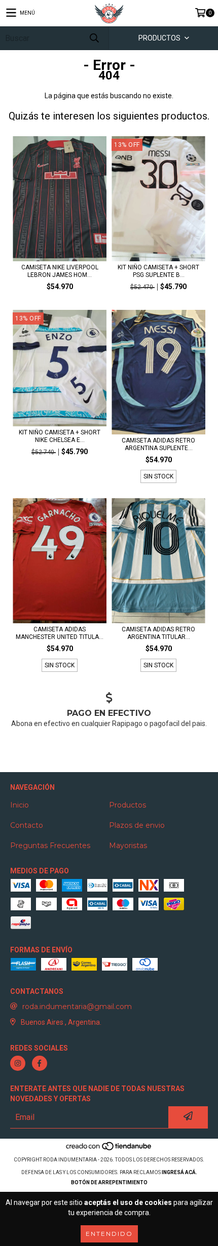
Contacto (26, 825)
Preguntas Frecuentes (50, 845)
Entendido (109, 1233)
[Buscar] (94, 38)
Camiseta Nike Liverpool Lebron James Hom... (59, 271)
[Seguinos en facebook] (39, 1063)
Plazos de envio (137, 825)
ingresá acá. (179, 1172)
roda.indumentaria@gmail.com (77, 1006)
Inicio (19, 805)
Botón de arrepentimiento (109, 1182)
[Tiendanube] (109, 1149)
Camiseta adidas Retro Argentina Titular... (158, 633)
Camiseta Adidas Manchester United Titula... (59, 633)
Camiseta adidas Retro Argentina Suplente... (158, 444)
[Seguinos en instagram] (17, 1063)
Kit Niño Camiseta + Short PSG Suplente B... (158, 271)
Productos (127, 805)
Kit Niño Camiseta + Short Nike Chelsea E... (59, 436)
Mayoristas (128, 845)
